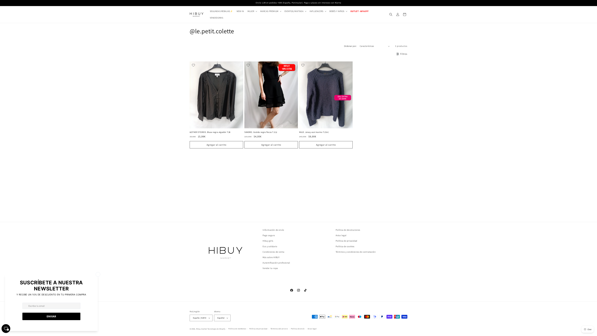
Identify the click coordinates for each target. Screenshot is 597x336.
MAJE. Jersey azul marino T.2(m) (314, 132)
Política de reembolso (237, 329)
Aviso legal (341, 235)
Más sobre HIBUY (271, 257)
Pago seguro (269, 235)
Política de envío (298, 329)
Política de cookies (345, 246)
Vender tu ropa (270, 268)
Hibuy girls (268, 240)
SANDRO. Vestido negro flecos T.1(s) (260, 132)
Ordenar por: (350, 46)
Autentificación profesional (276, 262)
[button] (252, 11)
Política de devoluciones (348, 230)
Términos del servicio (279, 329)
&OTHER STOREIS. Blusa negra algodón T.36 (210, 132)
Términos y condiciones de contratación (356, 251)
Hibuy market (201, 329)
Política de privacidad (346, 240)
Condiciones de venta (273, 251)
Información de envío (273, 230)
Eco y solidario (270, 246)
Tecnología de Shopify (216, 329)
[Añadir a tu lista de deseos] (193, 65)
